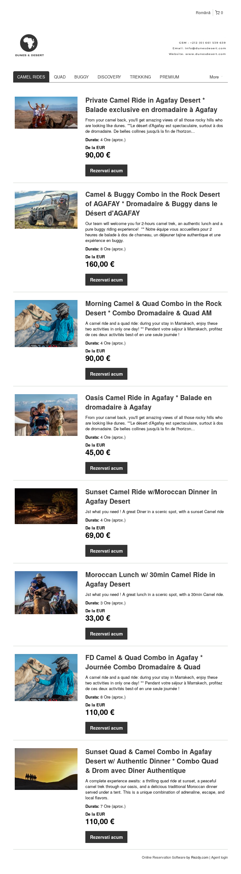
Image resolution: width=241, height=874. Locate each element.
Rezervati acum (106, 170)
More (215, 77)
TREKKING (140, 77)
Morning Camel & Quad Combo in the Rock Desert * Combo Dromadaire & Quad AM (153, 307)
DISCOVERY (109, 77)
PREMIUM (169, 77)
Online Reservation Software (163, 857)
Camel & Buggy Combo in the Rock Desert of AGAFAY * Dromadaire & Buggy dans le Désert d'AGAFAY (152, 203)
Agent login (219, 857)
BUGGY (81, 77)
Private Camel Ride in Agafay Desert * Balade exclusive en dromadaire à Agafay (151, 104)
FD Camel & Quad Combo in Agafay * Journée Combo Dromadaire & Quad (144, 661)
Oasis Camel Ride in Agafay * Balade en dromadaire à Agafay (148, 402)
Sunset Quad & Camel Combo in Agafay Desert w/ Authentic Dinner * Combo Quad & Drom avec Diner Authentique (151, 761)
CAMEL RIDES (31, 77)
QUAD (60, 77)
